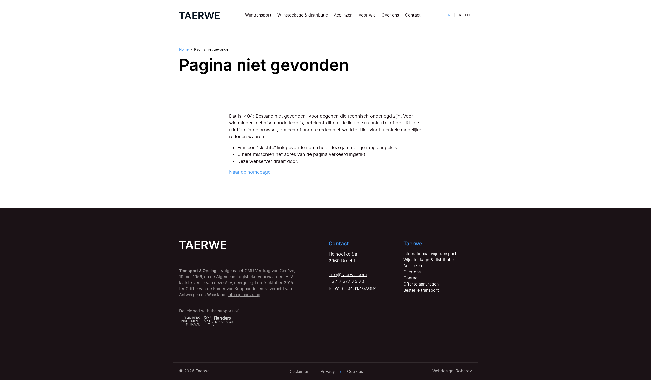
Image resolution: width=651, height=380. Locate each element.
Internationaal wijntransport (429, 253)
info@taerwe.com (348, 274)
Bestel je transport (421, 290)
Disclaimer (298, 371)
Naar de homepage (249, 172)
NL (450, 15)
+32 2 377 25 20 (346, 281)
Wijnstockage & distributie (302, 15)
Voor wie (367, 15)
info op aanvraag (244, 294)
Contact (413, 15)
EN (467, 15)
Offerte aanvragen (421, 284)
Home (184, 49)
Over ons (390, 15)
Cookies (355, 371)
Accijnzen (343, 15)
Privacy (328, 371)
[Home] (199, 15)
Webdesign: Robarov (452, 370)
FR (459, 15)
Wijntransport (258, 15)
